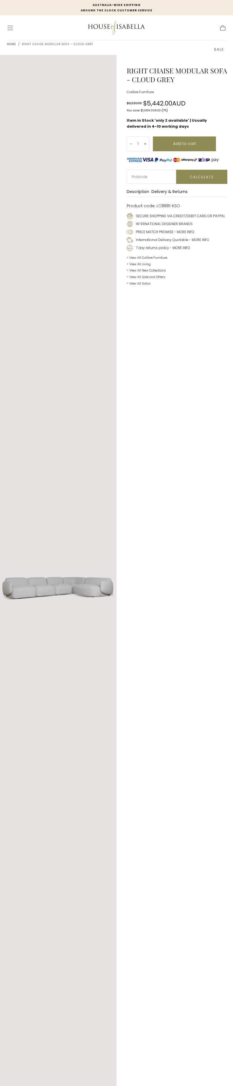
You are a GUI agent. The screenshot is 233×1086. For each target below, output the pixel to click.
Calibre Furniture (140, 92)
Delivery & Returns (169, 192)
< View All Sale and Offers (146, 277)
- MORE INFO (183, 231)
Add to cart (184, 143)
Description (138, 192)
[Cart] (222, 27)
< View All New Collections (146, 270)
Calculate (202, 177)
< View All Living (139, 264)
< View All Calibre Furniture (147, 257)
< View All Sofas (139, 283)
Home (11, 44)
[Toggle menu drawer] (10, 27)
